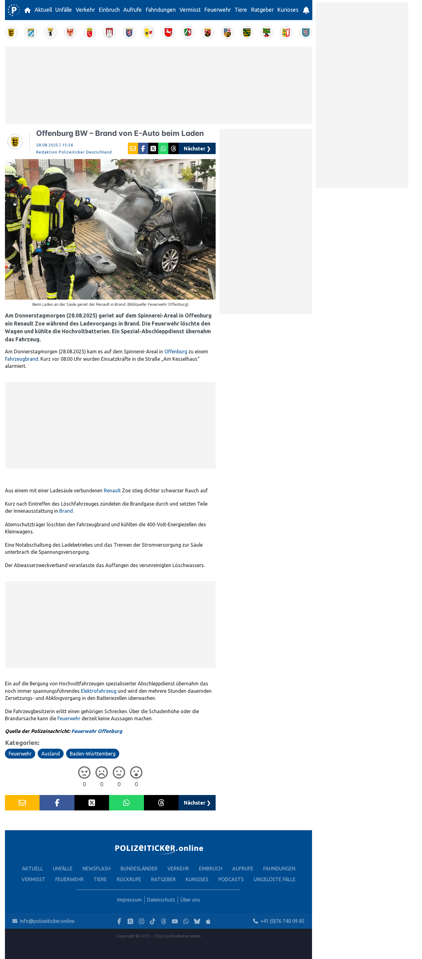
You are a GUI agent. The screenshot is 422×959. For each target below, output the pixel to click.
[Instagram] (141, 921)
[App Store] (208, 921)
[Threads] (164, 921)
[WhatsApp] (186, 921)
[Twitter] (130, 921)
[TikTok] (153, 921)
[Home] (13, 10)
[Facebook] (119, 921)
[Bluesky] (197, 921)
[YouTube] (175, 921)
